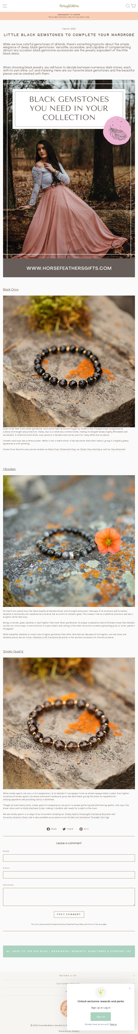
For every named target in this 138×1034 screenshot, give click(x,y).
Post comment (69, 914)
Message (8, 885)
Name (6, 851)
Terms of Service (95, 924)
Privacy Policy (78, 924)
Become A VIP (68, 976)
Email (6, 868)
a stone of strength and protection (20, 432)
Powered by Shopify (69, 1031)
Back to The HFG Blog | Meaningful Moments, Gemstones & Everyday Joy (71, 951)
